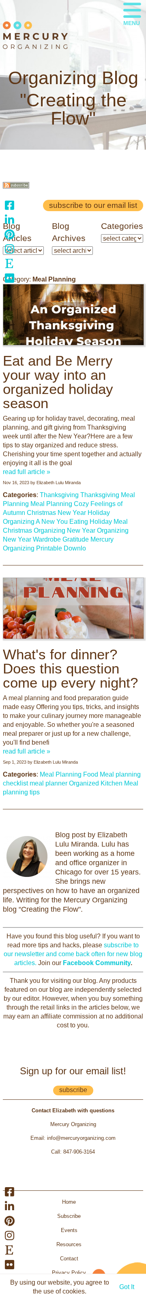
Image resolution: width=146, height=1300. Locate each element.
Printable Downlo (61, 548)
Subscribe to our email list (93, 205)
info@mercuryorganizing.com (81, 1138)
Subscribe (69, 1216)
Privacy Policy (69, 1273)
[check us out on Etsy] (9, 263)
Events (69, 1230)
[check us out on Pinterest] (9, 234)
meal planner (48, 783)
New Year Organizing (98, 530)
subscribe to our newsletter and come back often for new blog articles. (73, 954)
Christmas (41, 512)
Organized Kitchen (95, 783)
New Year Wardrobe (32, 539)
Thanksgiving (59, 494)
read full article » (26, 471)
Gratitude (75, 539)
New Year (72, 512)
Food (90, 774)
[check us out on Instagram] (9, 248)
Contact (69, 1259)
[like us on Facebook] (9, 205)
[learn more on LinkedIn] (9, 219)
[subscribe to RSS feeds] (16, 186)
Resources (69, 1244)
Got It (126, 1286)
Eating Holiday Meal (98, 521)
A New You (52, 521)
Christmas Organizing (34, 530)
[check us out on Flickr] (9, 278)
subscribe (73, 1089)
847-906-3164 (79, 1152)
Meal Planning (51, 503)
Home (69, 1202)
